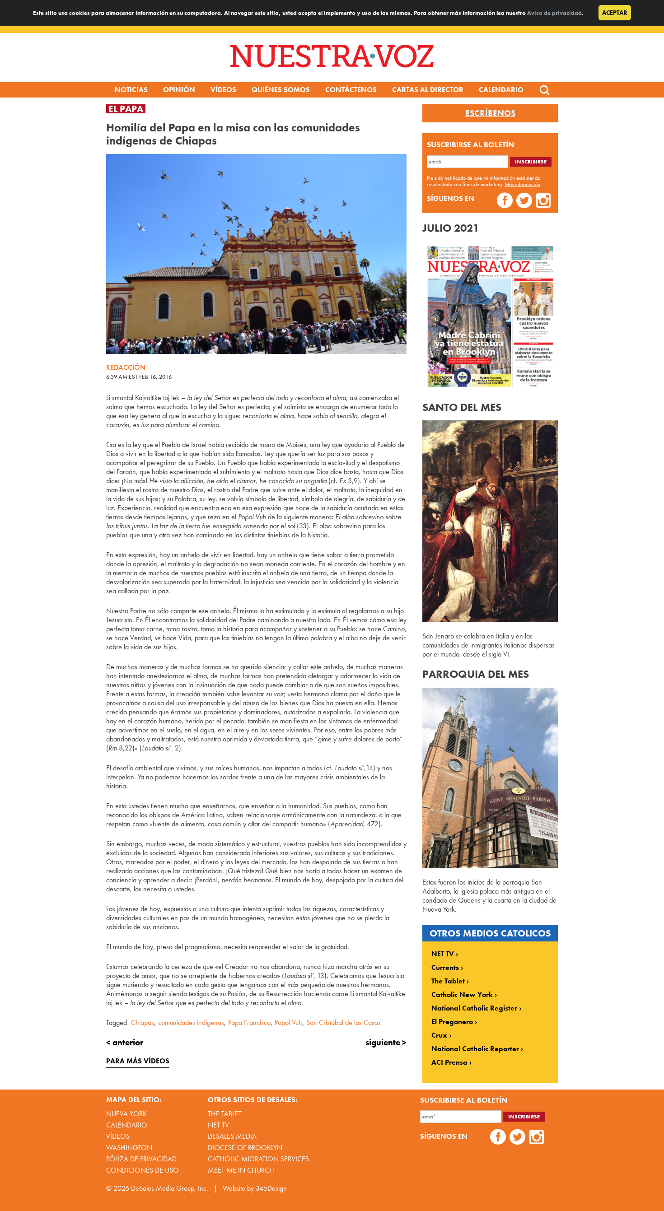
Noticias (131, 89)
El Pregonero (452, 1021)
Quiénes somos (281, 89)
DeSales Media (232, 1136)
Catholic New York (462, 994)
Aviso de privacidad (554, 13)
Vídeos (223, 89)
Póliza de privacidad (141, 1159)
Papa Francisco (249, 1022)
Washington (129, 1147)
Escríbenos (490, 113)
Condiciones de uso (142, 1170)
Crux (439, 1035)
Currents (445, 967)
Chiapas (142, 1022)
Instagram (543, 201)
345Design (271, 1188)
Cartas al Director (427, 89)
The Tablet (448, 981)
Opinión (179, 89)
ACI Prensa (449, 1062)
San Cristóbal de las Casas (343, 1022)
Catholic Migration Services (258, 1159)
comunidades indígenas (191, 1022)
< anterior (124, 1042)
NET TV (442, 954)
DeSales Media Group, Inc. (169, 1188)
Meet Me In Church (241, 1170)
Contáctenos (351, 89)
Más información (522, 184)
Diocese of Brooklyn (245, 1147)
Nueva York (126, 1113)
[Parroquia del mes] (490, 866)
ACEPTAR (614, 13)
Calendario (501, 89)
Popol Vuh (288, 1022)
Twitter (524, 201)
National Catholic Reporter (475, 1048)
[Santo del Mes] (490, 619)
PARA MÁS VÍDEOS (137, 1061)
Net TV (218, 1125)
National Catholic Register (474, 1008)
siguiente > (386, 1042)
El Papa (125, 108)
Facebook (504, 201)
